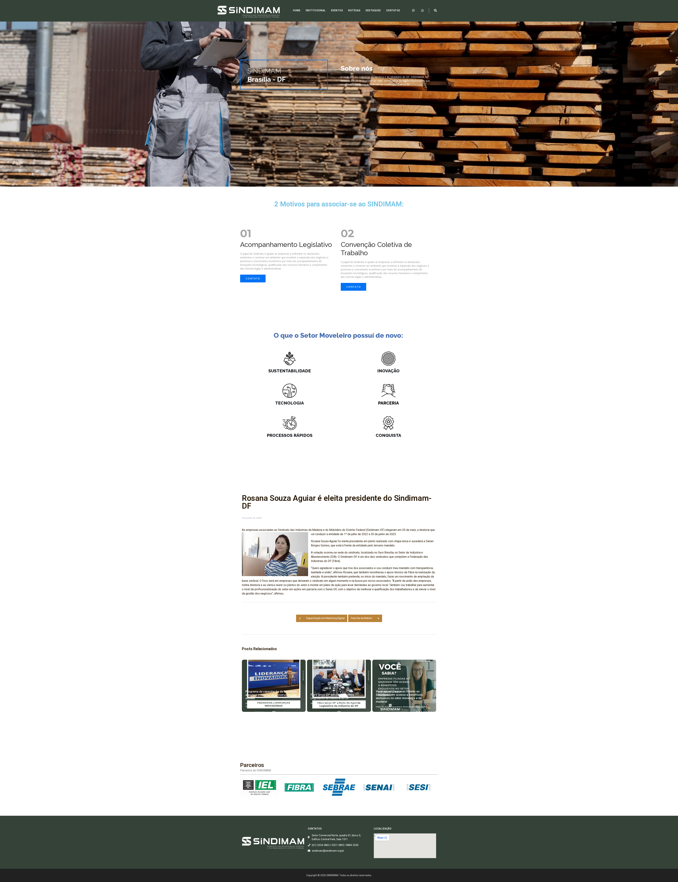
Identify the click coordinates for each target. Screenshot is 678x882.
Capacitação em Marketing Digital (325, 618)
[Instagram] (413, 10)
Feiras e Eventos (281, 703)
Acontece (267, 703)
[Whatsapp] (422, 10)
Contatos (393, 10)
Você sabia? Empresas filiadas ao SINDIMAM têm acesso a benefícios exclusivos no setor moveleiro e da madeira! (399, 696)
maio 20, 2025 (318, 703)
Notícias (354, 10)
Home (296, 10)
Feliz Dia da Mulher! (361, 618)
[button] (253, 278)
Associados (409, 706)
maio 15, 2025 (383, 706)
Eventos (337, 10)
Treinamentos (252, 706)
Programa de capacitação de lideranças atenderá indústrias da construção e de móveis (271, 695)
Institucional (316, 10)
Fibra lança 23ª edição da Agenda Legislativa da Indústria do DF (332, 696)
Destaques (373, 10)
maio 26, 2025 (252, 703)
